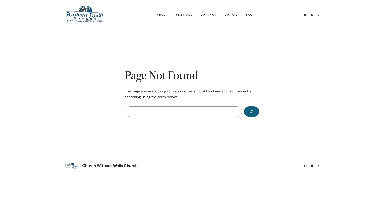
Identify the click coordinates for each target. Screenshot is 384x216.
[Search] (251, 111)
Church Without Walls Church (110, 165)
